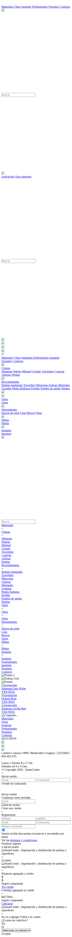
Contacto (65, 6)
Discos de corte (10, 413)
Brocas (31, 413)
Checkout (7, 903)
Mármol (26, 371)
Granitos (6, 388)
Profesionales (40, 6)
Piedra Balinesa (21, 388)
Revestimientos (10, 565)
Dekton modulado (12, 385)
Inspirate (26, 6)
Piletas (5, 423)
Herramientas (9, 621)
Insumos (6, 433)
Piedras (15, 374)
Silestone (6, 371)
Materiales (7, 6)
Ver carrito (7, 886)
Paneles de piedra (50, 388)
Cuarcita (59, 371)
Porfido (35, 388)
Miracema (42, 385)
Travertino (48, 371)
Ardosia (6, 374)
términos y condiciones (23, 840)
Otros (17, 6)
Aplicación (7, 176)
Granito (36, 371)
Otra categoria (23, 176)
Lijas (23, 413)
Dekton (17, 371)
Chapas (5, 531)
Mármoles (64, 385)
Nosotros (53, 6)
